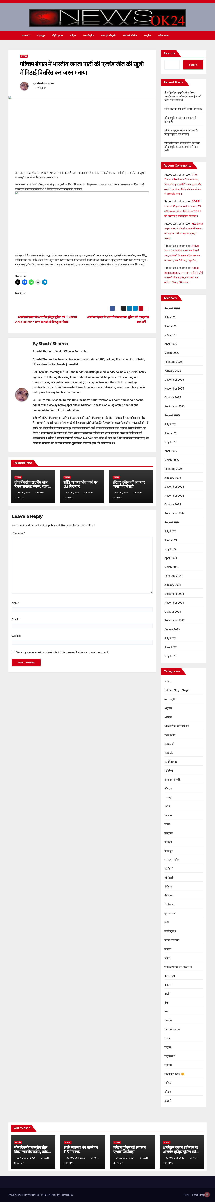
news (167, 681)
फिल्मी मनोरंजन (171, 940)
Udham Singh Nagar (176, 690)
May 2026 (170, 335)
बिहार (167, 958)
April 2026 (170, 344)
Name (16, 603)
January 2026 (172, 370)
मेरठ (166, 1011)
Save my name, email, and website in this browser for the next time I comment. (62, 652)
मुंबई (166, 1002)
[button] (198, 35)
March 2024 (171, 567)
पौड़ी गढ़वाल (57, 35)
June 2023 (170, 647)
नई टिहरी (168, 868)
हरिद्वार (73, 35)
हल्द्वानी (167, 1100)
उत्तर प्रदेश (170, 735)
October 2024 (172, 504)
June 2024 (170, 540)
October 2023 (172, 611)
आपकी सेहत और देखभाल (176, 726)
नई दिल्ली (169, 877)
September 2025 (174, 406)
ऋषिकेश (168, 770)
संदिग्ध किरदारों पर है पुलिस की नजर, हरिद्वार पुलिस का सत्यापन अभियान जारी (182, 147)
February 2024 (173, 575)
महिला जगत (163, 35)
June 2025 (170, 433)
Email (16, 619)
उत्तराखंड (26, 35)
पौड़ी (166, 922)
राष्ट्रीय (147, 35)
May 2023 (170, 656)
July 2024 (170, 531)
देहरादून (168, 842)
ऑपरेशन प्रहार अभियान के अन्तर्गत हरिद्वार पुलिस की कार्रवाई (180, 1151)
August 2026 (172, 308)
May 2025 (170, 442)
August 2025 (172, 415)
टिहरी (167, 824)
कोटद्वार (168, 788)
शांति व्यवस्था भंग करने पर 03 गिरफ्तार (80, 484)
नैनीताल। (169, 895)
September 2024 (174, 513)
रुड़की (167, 1038)
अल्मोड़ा (168, 717)
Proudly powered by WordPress (24, 1195)
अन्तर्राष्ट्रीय (88, 35)
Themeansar (66, 1195)
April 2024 (170, 558)
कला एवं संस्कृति (108, 35)
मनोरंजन (168, 984)
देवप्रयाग (168, 833)
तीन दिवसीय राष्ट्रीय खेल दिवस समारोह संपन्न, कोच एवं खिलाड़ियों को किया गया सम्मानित (182, 96)
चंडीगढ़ (167, 797)
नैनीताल (168, 886)
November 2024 (174, 495)
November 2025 (174, 388)
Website (17, 635)
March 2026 (171, 352)
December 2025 (174, 379)
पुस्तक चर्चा (170, 913)
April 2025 (170, 451)
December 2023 (174, 593)
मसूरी (167, 993)
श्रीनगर (168, 1065)
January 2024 (172, 584)
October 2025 (172, 397)
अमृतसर (168, 708)
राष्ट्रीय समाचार (172, 1029)
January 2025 (172, 477)
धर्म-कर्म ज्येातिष (130, 35)
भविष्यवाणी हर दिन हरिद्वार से (178, 967)
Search (169, 53)
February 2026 (173, 361)
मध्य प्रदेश (169, 975)
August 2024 (172, 522)
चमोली (167, 806)
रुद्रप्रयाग (169, 1056)
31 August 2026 (26, 1158)
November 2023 (174, 602)
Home (186, 1195)
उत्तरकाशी (169, 743)
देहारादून (41, 35)
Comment (18, 533)
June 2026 (170, 326)
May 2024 (170, 549)
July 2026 (170, 317)
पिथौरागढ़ (169, 904)
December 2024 (174, 486)
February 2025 (173, 468)
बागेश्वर (168, 949)
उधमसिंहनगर (170, 761)
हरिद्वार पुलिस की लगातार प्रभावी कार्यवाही (129, 484)
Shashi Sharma (45, 83)
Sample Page (198, 1195)
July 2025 (170, 424)
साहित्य (167, 1082)
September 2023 (174, 620)
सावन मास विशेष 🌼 (174, 1074)
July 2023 (170, 638)
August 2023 (172, 629)
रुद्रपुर (167, 1047)
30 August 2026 (76, 1158)
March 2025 (171, 460)
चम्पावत (168, 815)
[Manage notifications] (207, 1194)
